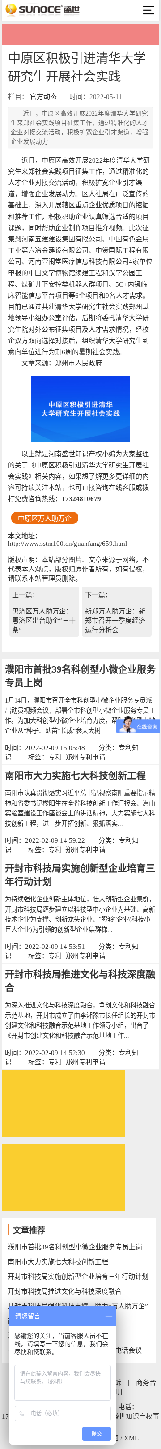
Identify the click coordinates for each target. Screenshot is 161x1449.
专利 (55, 757)
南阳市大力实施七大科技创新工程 (75, 775)
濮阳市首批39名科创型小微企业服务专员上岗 (75, 1247)
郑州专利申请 (85, 757)
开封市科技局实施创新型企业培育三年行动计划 (78, 1276)
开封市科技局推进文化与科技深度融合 (65, 1291)
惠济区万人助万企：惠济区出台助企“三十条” (44, 621)
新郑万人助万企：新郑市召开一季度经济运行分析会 (115, 621)
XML (131, 1438)
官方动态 (43, 96)
